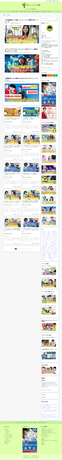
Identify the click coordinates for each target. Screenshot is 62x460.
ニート (49, 240)
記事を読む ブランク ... (17, 243)
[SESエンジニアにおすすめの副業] (49, 283)
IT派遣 (54, 233)
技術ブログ (55, 250)
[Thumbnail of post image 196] (31, 195)
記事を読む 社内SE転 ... (36, 131)
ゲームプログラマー (53, 238)
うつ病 (43, 236)
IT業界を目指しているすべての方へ (46, 430)
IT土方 (43, 233)
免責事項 (42, 439)
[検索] (58, 0)
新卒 (51, 252)
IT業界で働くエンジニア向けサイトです (47, 429)
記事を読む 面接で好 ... (36, 214)
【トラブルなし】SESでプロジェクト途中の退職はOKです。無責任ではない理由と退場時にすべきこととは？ (12, 146)
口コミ (47, 248)
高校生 (43, 259)
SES (43, 235)
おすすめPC (49, 236)
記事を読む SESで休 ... (17, 186)
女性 (56, 248)
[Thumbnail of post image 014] (12, 167)
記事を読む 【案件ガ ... (36, 243)
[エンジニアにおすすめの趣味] (49, 298)
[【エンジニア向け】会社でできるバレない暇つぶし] (49, 310)
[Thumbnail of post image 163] (31, 167)
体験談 (53, 245)
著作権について (43, 444)
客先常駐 (44, 250)
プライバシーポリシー (44, 436)
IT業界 (49, 233)
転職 (11, 121)
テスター (44, 240)
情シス (49, 250)
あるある (54, 235)
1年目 (43, 231)
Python (7, 440)
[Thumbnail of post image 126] (31, 222)
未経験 (55, 252)
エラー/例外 (7, 430)
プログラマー (44, 243)
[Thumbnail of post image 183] (12, 195)
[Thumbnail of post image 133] (31, 112)
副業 (50, 247)
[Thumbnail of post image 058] (12, 222)
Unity (6, 429)
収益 (43, 248)
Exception (54, 231)
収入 (55, 247)
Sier (49, 235)
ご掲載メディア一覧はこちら (47, 389)
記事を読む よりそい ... (17, 131)
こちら (51, 67)
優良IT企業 (44, 247)
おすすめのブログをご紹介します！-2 (47, 431)
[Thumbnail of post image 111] (12, 139)
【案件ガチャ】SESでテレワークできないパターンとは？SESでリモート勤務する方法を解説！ (31, 229)
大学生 (51, 248)
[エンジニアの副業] (49, 271)
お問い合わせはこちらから (45, 435)
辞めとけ (44, 257)
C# (7, 432)
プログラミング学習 (14, 204)
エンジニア (55, 236)
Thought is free (36, 457)
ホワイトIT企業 (45, 245)
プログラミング (53, 243)
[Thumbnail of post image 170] (31, 139)
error (48, 231)
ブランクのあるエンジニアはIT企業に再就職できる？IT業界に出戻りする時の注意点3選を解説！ (12, 229)
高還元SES (52, 259)
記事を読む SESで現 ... (36, 186)
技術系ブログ (7, 441)
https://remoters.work (51, 383)
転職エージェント (51, 255)
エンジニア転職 (45, 238)
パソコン (55, 240)
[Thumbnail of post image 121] (12, 112)
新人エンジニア (45, 252)
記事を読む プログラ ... (17, 214)
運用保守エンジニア (52, 257)
